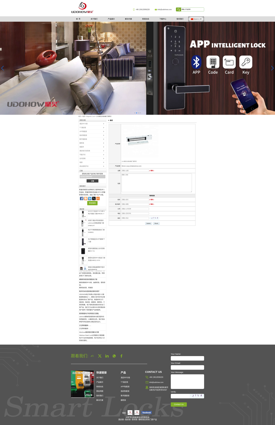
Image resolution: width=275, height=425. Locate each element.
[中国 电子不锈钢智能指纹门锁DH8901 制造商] (83, 225)
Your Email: (176, 363)
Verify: (173, 392)
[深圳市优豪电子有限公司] (83, 13)
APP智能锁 (83, 131)
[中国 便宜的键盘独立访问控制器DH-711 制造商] (83, 243)
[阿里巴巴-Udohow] (98, 198)
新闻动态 (145, 19)
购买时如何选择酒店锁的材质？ (89, 283)
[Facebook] (81, 198)
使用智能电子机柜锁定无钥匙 (89, 305)
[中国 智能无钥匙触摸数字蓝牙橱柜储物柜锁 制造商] (83, 262)
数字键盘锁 (83, 139)
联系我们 (180, 19)
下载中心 (162, 19)
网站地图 (99, 391)
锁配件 (81, 147)
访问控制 (82, 158)
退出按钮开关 (84, 166)
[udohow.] (130, 412)
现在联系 (92, 203)
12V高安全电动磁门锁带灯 (129, 161)
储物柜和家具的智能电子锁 (88, 271)
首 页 (78, 19)
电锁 (83, 116)
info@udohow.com (164, 9)
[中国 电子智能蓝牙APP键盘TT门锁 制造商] (83, 234)
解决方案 (128, 19)
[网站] (94, 198)
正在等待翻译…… (85, 317)
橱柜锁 (81, 143)
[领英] (90, 198)
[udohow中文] (146, 412)
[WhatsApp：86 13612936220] (85, 198)
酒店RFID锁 (83, 124)
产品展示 (111, 19)
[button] (272, 68)
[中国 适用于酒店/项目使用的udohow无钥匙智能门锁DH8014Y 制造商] (83, 215)
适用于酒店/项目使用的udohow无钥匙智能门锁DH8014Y (96, 215)
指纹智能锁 (83, 135)
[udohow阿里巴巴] (136, 412)
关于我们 (94, 19)
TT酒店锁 (82, 127)
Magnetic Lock (90, 116)
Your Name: (176, 354)
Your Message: (177, 372)
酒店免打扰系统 (84, 151)
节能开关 (82, 154)
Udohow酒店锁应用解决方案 (89, 324)
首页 (79, 116)
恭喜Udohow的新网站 (86, 336)
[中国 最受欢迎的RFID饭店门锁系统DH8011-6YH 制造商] (83, 253)
